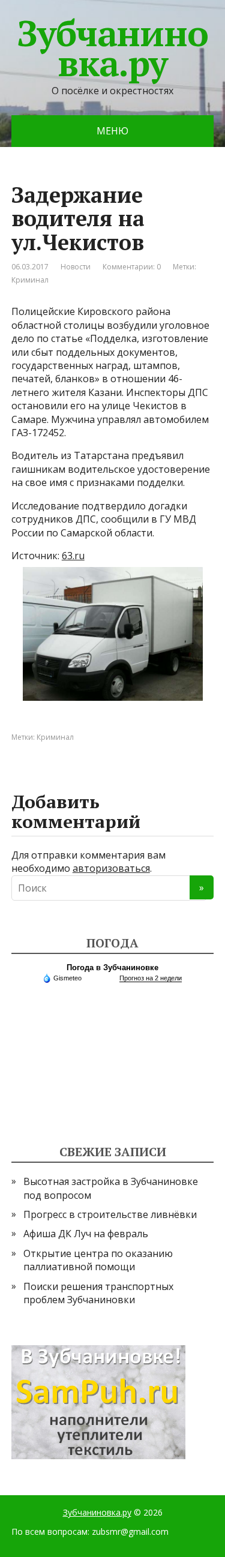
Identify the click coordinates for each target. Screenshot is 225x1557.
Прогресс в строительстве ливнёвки (110, 1214)
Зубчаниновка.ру (112, 48)
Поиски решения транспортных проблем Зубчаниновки (98, 1293)
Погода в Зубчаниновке (112, 967)
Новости (76, 267)
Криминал (30, 280)
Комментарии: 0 (132, 267)
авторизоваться (111, 868)
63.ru (73, 555)
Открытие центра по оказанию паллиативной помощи (98, 1260)
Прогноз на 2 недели (150, 978)
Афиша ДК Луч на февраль (85, 1233)
